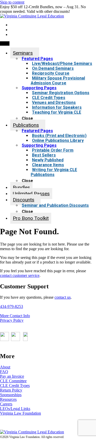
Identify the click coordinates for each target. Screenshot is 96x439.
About (5, 367)
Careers (6, 404)
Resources (8, 399)
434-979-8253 (11, 306)
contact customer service (19, 275)
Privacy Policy (12, 320)
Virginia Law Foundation (20, 413)
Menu (4, 43)
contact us (63, 297)
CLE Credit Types (15, 385)
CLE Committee (13, 381)
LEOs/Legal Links (15, 408)
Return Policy (11, 390)
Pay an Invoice (12, 376)
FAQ (4, 371)
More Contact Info (15, 316)
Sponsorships (11, 395)
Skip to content (12, 2)
